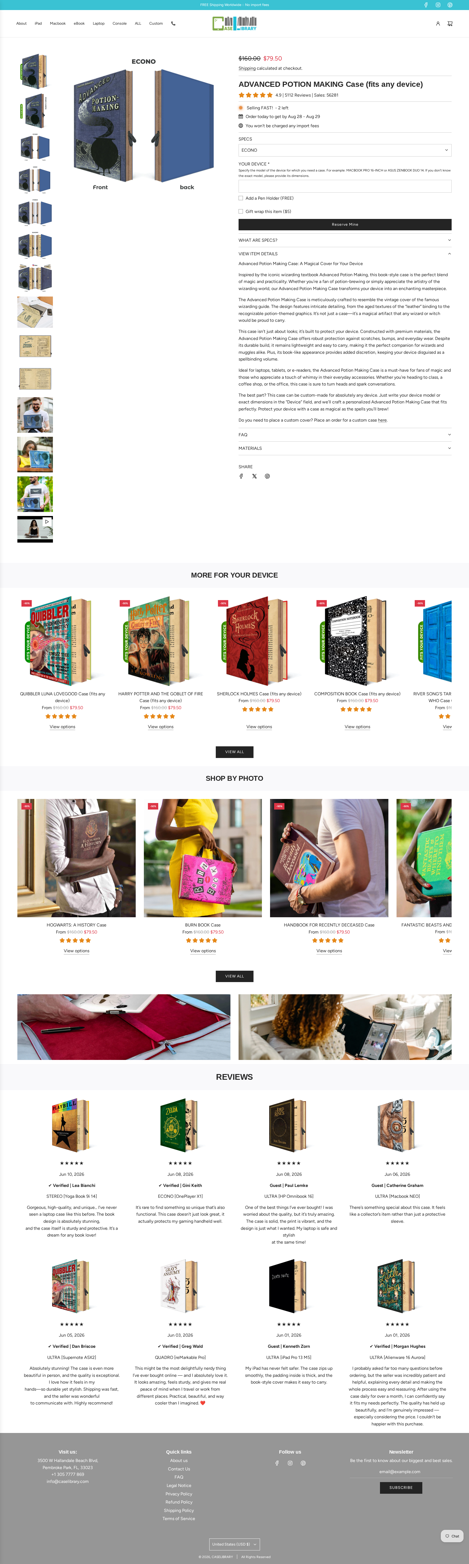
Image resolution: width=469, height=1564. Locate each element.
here (382, 420)
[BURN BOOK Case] (203, 858)
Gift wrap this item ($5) (268, 211)
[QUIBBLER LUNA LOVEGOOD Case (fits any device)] (62, 641)
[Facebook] (426, 5)
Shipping (247, 68)
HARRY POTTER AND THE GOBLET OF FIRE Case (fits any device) (160, 697)
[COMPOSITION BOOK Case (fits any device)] (357, 641)
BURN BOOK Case (203, 925)
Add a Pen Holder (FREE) (270, 198)
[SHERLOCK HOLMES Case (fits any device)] (259, 641)
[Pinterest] (450, 5)
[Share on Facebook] (241, 477)
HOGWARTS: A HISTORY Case (76, 925)
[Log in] (438, 24)
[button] (27, 663)
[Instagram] (438, 5)
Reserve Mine (345, 224)
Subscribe (401, 1487)
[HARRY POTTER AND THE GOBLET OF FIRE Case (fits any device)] (161, 641)
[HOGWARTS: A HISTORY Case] (76, 858)
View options (62, 726)
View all (234, 752)
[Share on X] (254, 477)
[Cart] (450, 24)
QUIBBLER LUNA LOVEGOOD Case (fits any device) (62, 697)
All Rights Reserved (256, 1557)
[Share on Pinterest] (267, 477)
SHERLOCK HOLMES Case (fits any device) (259, 693)
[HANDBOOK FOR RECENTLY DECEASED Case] (329, 858)
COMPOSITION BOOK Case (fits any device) (357, 693)
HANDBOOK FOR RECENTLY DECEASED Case (329, 925)
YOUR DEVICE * (254, 163)
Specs (245, 138)
